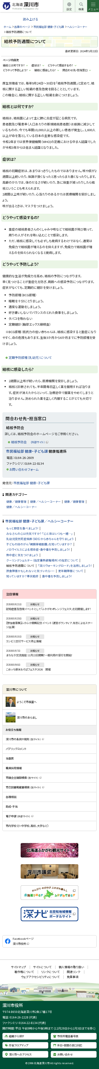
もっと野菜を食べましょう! (22, 528)
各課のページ (22, 27)
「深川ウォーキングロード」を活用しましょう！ (65, 565)
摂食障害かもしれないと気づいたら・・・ (30, 571)
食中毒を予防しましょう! (57, 576)
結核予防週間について (20, 565)
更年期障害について (70, 571)
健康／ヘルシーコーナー (45, 501)
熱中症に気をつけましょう (22, 555)
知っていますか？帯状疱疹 (22, 576)
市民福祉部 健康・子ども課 (48, 27)
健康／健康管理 (16, 501)
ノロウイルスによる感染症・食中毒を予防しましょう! (38, 549)
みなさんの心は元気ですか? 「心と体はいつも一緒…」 (39, 533)
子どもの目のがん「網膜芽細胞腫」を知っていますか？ (39, 544)
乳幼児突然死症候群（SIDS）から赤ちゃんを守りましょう (40, 539)
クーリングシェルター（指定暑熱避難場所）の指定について (42, 560)
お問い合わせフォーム (23, 469)
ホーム (7, 27)
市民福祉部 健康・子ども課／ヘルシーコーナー (39, 521)
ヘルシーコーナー (77, 27)
